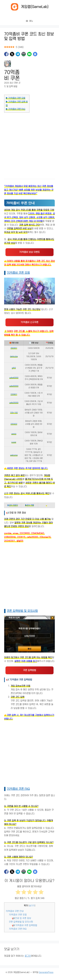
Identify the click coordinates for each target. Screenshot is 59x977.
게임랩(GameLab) (35, 7)
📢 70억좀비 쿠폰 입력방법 (24, 925)
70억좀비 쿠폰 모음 (18, 272)
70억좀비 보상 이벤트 (29, 252)
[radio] (18, 892)
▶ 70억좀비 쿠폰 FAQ (15, 109)
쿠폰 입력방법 (29, 670)
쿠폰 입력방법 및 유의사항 (22, 611)
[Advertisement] (29, 142)
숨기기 (32, 906)
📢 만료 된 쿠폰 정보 (21, 918)
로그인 (28, 956)
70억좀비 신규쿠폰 (29, 322)
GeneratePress (46, 972)
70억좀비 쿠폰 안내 (15, 911)
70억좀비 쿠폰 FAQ (18, 788)
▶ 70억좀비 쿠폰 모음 (15, 98)
